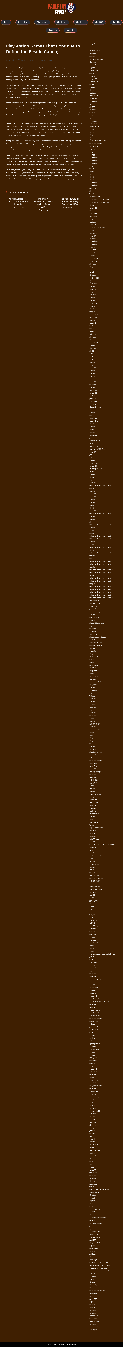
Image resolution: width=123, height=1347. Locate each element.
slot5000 (92, 1304)
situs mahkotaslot (95, 645)
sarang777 (93, 1058)
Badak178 (92, 362)
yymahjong (93, 901)
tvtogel (92, 915)
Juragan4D (93, 466)
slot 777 (92, 1164)
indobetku (93, 993)
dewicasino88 (94, 617)
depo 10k (92, 934)
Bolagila (92, 1251)
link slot (92, 171)
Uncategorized (46, 60)
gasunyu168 (93, 1027)
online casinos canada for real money (102, 844)
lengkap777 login (95, 772)
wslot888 (92, 1004)
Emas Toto (93, 766)
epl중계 (92, 923)
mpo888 (92, 937)
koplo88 (92, 1302)
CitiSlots (92, 1206)
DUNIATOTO (93, 945)
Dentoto (92, 1066)
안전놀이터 (93, 783)
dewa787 (92, 247)
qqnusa (92, 1055)
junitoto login (94, 648)
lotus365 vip (93, 926)
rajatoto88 (93, 755)
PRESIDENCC (94, 278)
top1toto (92, 811)
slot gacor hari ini (95, 143)
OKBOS (92, 1142)
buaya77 (92, 620)
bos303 (92, 833)
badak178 (92, 76)
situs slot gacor (94, 763)
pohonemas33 (94, 1111)
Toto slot (92, 707)
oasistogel (93, 1069)
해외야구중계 (94, 600)
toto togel (93, 1173)
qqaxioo (92, 884)
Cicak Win (92, 396)
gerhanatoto (93, 609)
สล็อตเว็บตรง (93, 101)
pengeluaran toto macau (98, 1268)
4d (90, 104)
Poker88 (92, 1203)
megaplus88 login (95, 794)
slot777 (92, 107)
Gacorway (93, 410)
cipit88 (91, 73)
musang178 (93, 258)
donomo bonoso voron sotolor (100, 1271)
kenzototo (93, 800)
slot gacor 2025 (94, 1243)
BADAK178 (93, 208)
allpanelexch (93, 861)
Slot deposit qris (95, 1150)
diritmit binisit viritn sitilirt (98, 1262)
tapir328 (92, 530)
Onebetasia (93, 822)
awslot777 (93, 1038)
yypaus (92, 971)
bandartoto (93, 920)
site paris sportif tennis (97, 637)
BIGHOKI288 (93, 780)
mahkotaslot (94, 606)
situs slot (92, 348)
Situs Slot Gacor (95, 1321)
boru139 (92, 842)
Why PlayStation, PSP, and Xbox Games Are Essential (18, 201)
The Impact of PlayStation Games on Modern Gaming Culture (44, 202)
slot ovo (92, 1307)
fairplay (92, 867)
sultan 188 (93, 124)
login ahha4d (94, 1049)
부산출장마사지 (94, 886)
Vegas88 (92, 1245)
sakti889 (92, 853)
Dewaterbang (94, 1234)
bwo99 (91, 710)
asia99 (91, 1159)
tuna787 (92, 255)
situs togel (93, 56)
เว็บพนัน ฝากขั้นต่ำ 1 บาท (98, 140)
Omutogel (93, 996)
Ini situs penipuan (95, 469)
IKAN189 (92, 295)
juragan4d (93, 393)
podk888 (92, 289)
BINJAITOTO (93, 1072)
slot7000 (92, 872)
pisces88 (92, 1198)
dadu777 (92, 225)
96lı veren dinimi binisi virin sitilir (100, 485)
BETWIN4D (93, 985)
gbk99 (91, 455)
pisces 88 (92, 1276)
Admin (12, 60)
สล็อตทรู (92, 356)
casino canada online (96, 878)
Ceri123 (92, 354)
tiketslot (92, 1274)
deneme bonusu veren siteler (99, 1189)
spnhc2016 (93, 634)
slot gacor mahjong (96, 59)
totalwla (92, 965)
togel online (93, 65)
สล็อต (91, 219)
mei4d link (93, 640)
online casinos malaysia (97, 1217)
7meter (92, 825)
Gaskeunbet (93, 1248)
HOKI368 (92, 836)
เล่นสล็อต (92, 269)
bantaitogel (93, 70)
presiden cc (93, 912)
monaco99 (93, 1035)
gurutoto (92, 398)
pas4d (91, 718)
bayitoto (92, 68)
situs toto (92, 847)
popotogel (93, 98)
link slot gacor (94, 126)
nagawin (92, 1139)
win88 (91, 1187)
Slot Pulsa (92, 1125)
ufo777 (91, 898)
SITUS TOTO (93, 665)
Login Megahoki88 (96, 828)
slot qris (92, 819)
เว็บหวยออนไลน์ (95, 51)
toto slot (92, 129)
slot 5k (91, 169)
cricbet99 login (94, 441)
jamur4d (92, 982)
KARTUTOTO (93, 943)
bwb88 (91, 480)
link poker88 (93, 671)
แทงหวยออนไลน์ (95, 682)
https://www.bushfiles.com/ (99, 1001)
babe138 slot (94, 1114)
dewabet (92, 614)
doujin (91, 166)
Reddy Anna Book (95, 889)
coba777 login (94, 839)
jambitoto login (94, 1097)
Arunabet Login (95, 1231)
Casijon (92, 152)
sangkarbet (93, 112)
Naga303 (92, 805)
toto (91, 115)
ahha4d (92, 870)
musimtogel (93, 987)
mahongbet (93, 96)
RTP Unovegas (94, 1237)
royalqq (92, 917)
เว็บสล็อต (92, 93)
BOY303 (92, 1212)
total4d (92, 895)
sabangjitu (93, 1178)
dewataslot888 (94, 999)
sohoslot (92, 659)
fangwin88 (93, 79)
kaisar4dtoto (94, 1007)
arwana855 (93, 188)
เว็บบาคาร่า (93, 283)
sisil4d (27, 112)
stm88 (91, 673)
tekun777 (92, 906)
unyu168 (92, 1094)
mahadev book (94, 864)
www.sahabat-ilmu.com (97, 379)
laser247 (92, 850)
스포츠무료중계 (94, 724)
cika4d (91, 1161)
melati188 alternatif (96, 642)
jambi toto (93, 1122)
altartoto (92, 54)
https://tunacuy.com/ (97, 227)
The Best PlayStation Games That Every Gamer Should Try (70, 201)
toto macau (93, 314)
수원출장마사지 (94, 881)
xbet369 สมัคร (94, 875)
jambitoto (93, 1130)
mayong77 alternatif (96, 729)
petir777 (92, 786)
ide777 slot (93, 668)
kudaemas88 (94, 802)
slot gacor (92, 135)
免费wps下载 (94, 446)
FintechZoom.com (95, 407)
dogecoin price (94, 626)
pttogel (92, 1119)
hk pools (92, 704)
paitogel (92, 1024)
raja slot (92, 1279)
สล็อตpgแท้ (93, 154)
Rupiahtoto (93, 1030)
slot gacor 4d (94, 146)
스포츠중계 (93, 1330)
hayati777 (92, 1296)
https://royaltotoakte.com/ (99, 199)
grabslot (92, 1220)
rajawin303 (93, 1046)
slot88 (91, 84)
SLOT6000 (93, 317)
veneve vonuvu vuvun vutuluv (100, 1265)
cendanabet (93, 1310)
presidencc (93, 929)
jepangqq (92, 797)
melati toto (93, 651)
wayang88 (93, 1293)
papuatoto (93, 662)
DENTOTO (93, 1083)
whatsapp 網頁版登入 (97, 449)
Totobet (92, 696)
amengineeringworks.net (98, 612)
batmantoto (93, 1091)
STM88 (91, 457)
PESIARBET (93, 757)
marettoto (93, 631)
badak (91, 505)
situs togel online (95, 752)
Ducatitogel (93, 657)
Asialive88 (92, 1254)
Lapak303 (92, 1201)
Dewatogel (93, 1260)
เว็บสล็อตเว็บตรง (94, 197)
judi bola (92, 334)
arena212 (92, 323)
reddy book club (95, 856)
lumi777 (92, 1153)
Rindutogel (93, 990)
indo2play (93, 976)
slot (90, 138)
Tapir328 (92, 194)
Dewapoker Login (95, 1209)
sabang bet (93, 1184)
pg (90, 903)
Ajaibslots (92, 1229)
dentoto (92, 1063)
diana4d (92, 149)
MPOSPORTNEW (95, 979)
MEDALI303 (93, 1145)
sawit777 (92, 1240)
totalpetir (92, 968)
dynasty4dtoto (94, 1010)
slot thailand (93, 676)
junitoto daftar (94, 603)
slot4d (91, 90)
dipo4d (92, 858)
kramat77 (92, 443)
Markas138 (93, 1105)
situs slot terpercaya (96, 623)
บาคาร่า (92, 693)
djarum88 (92, 808)
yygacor (92, 951)
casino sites (93, 931)
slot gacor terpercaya (97, 1290)
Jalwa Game (93, 777)
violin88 (92, 1282)
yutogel (92, 788)
